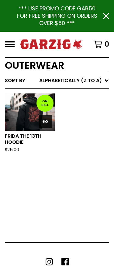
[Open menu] (10, 44)
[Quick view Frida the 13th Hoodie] (45, 121)
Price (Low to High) (66, 164)
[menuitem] (57, 80)
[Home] (50, 44)
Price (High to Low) (66, 174)
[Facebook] (65, 261)
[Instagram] (49, 261)
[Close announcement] (106, 16)
